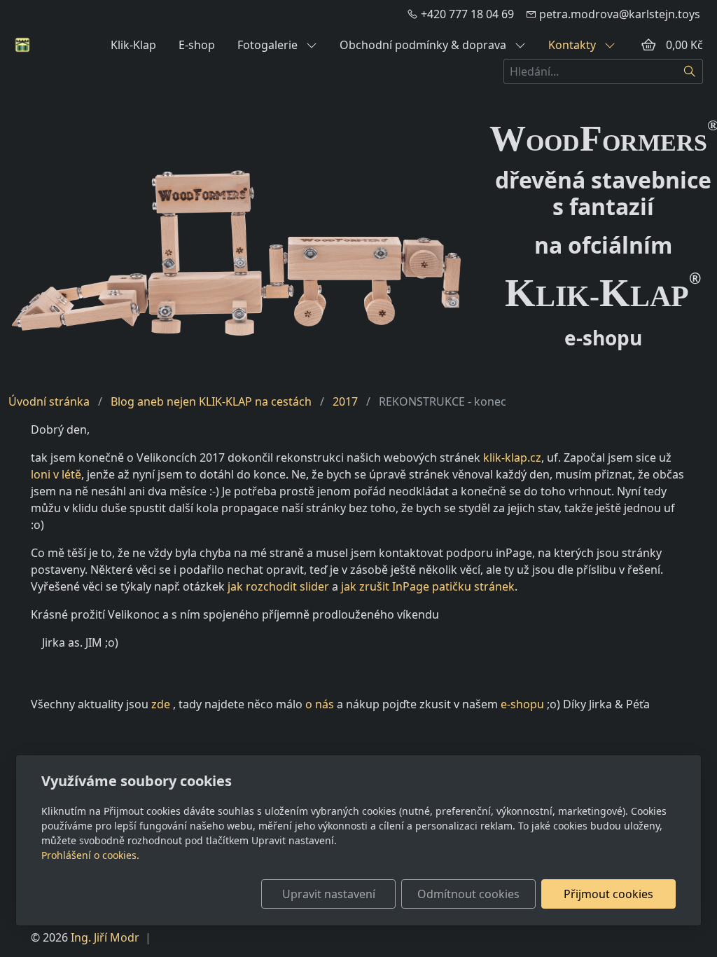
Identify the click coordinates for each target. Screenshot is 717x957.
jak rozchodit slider (278, 586)
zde (160, 704)
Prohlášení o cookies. (90, 855)
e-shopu (522, 704)
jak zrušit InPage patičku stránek (428, 586)
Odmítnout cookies (468, 894)
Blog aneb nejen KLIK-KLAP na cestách (211, 401)
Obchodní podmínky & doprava (424, 45)
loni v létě (56, 474)
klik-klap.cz (512, 457)
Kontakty (573, 45)
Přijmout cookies (608, 894)
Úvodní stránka (49, 401)
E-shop (197, 45)
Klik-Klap (133, 45)
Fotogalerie (268, 45)
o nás (319, 704)
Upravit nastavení (328, 894)
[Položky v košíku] (648, 45)
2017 (345, 401)
